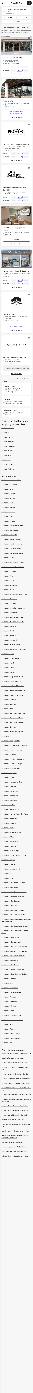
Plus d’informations (16, 74)
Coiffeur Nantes (7, 451)
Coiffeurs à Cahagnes (9, 585)
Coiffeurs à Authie (7, 503)
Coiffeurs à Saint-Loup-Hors (11, 937)
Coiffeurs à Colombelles (9, 613)
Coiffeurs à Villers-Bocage (10, 1033)
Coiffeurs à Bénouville (9, 535)
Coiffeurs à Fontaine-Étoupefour (12, 686)
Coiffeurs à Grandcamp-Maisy (12, 718)
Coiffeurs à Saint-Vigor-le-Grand (12, 969)
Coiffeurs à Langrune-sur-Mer (11, 750)
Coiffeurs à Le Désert (8, 754)
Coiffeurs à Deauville (8, 635)
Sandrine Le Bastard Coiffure (13, 58)
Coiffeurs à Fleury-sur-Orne (11, 681)
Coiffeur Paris (6, 460)
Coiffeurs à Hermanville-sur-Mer (12, 722)
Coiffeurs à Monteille (8, 823)
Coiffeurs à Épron (7, 654)
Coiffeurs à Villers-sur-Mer (10, 1038)
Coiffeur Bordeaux (7, 428)
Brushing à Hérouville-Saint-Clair (12, 1058)
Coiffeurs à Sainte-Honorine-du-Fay (14, 974)
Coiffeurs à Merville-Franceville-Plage (14, 814)
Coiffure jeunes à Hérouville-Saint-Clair (15, 1083)
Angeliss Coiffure (9, 386)
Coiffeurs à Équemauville (10, 658)
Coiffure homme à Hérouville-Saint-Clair (15, 1079)
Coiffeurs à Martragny (9, 800)
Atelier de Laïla (8, 101)
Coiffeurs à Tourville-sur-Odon (12, 1001)
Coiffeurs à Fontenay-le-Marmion (13, 690)
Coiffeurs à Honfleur (8, 727)
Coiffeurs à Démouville (9, 640)
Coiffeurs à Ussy (7, 1024)
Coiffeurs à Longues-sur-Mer (11, 782)
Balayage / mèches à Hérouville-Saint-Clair (16, 1053)
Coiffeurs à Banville (8, 512)
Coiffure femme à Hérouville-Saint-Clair (15, 1074)
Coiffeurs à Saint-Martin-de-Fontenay (14, 946)
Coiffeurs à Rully (7, 878)
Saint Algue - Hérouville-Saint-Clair (15, 357)
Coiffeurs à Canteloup (9, 599)
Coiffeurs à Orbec (7, 837)
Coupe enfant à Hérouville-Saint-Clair (14, 1106)
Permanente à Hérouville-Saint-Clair (14, 1147)
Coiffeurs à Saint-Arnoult (10, 887)
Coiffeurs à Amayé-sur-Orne (11, 480)
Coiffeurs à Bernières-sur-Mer (11, 544)
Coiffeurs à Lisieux (8, 777)
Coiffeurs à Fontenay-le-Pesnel (12, 695)
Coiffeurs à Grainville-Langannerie (13, 713)
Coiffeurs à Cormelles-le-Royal (12, 617)
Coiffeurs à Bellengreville (10, 530)
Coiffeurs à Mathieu (8, 805)
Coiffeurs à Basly (7, 516)
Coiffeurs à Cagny (7, 580)
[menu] (2, 3)
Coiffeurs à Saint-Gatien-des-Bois (13, 910)
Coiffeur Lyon (6, 437)
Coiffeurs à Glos (7, 709)
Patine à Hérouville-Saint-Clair (12, 1142)
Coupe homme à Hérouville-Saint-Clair (14, 1115)
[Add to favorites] (28, 38)
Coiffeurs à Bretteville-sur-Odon (12, 567)
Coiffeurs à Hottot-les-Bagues (12, 732)
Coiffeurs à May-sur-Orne (10, 809)
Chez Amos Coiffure (10, 411)
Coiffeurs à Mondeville (9, 819)
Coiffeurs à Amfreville (9, 484)
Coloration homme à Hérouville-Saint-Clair (16, 1094)
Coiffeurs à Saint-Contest (10, 901)
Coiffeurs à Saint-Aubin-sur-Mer (12, 896)
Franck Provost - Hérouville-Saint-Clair (16, 144)
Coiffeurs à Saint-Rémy (9, 960)
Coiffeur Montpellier (8, 446)
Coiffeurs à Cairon (7, 590)
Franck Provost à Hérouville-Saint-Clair (15, 1131)
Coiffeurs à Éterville (8, 663)
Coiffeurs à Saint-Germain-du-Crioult (14, 926)
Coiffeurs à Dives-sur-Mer (10, 645)
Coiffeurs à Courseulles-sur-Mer (12, 622)
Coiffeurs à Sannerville (9, 979)
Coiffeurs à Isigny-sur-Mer (10, 741)
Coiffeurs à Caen (7, 576)
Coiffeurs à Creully (8, 631)
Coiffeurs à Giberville (8, 704)
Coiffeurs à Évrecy (7, 667)
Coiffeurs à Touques (8, 997)
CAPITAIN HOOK (8, 314)
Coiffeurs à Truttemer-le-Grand (12, 1020)
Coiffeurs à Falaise (7, 672)
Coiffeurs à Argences (8, 493)
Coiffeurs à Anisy (7, 489)
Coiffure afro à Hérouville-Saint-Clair (14, 1063)
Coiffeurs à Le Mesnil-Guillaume (12, 759)
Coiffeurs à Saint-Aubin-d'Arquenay (13, 892)
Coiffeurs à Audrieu (8, 498)
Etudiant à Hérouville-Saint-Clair (12, 1120)
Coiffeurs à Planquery (9, 846)
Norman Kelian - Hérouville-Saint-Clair (16, 271)
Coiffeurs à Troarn (7, 1011)
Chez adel (6, 399)
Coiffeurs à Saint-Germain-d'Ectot (13, 915)
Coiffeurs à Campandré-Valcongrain (14, 594)
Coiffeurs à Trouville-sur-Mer (11, 1015)
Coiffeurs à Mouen (7, 828)
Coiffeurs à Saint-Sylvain (10, 965)
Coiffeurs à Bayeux (8, 521)
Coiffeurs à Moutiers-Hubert (11, 832)
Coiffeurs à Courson (8, 626)
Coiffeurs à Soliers (7, 983)
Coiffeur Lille (5, 432)
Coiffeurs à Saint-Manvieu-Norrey (13, 942)
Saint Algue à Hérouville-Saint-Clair (13, 1151)
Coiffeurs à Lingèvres (8, 773)
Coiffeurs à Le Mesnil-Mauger (11, 764)
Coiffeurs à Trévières (8, 1006)
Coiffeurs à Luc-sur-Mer (9, 791)
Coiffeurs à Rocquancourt (10, 869)
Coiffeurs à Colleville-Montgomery (13, 608)
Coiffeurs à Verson (8, 1029)
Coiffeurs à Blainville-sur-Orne (12, 553)
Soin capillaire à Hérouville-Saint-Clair (14, 1156)
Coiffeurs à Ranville (8, 864)
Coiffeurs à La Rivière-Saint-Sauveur (14, 745)
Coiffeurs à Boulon (8, 558)
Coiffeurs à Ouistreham (9, 841)
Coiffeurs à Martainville (9, 796)
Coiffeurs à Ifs (6, 736)
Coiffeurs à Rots (7, 873)
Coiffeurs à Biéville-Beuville (11, 548)
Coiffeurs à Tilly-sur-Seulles (11, 992)
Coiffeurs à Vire (6, 1043)
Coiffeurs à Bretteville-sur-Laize (12, 562)
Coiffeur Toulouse (7, 469)
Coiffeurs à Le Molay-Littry (10, 768)
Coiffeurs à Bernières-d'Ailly (11, 539)
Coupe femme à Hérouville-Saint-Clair (14, 1110)
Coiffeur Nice (6, 455)
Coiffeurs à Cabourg (8, 571)
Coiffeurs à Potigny (8, 860)
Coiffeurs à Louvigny (8, 786)
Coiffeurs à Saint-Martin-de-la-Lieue (14, 951)
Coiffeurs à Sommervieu (9, 988)
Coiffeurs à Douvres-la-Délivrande (13, 649)
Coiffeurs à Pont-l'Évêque (10, 851)
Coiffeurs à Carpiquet (9, 603)
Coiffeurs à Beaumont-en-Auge (12, 526)
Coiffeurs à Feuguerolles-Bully (12, 677)
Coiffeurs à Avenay (8, 507)
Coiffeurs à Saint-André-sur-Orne (13, 883)
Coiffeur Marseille (7, 441)
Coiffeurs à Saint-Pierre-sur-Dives (13, 956)
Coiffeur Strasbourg (8, 464)
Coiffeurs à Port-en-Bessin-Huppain (14, 855)
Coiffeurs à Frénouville (9, 699)
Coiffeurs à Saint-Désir (9, 905)
